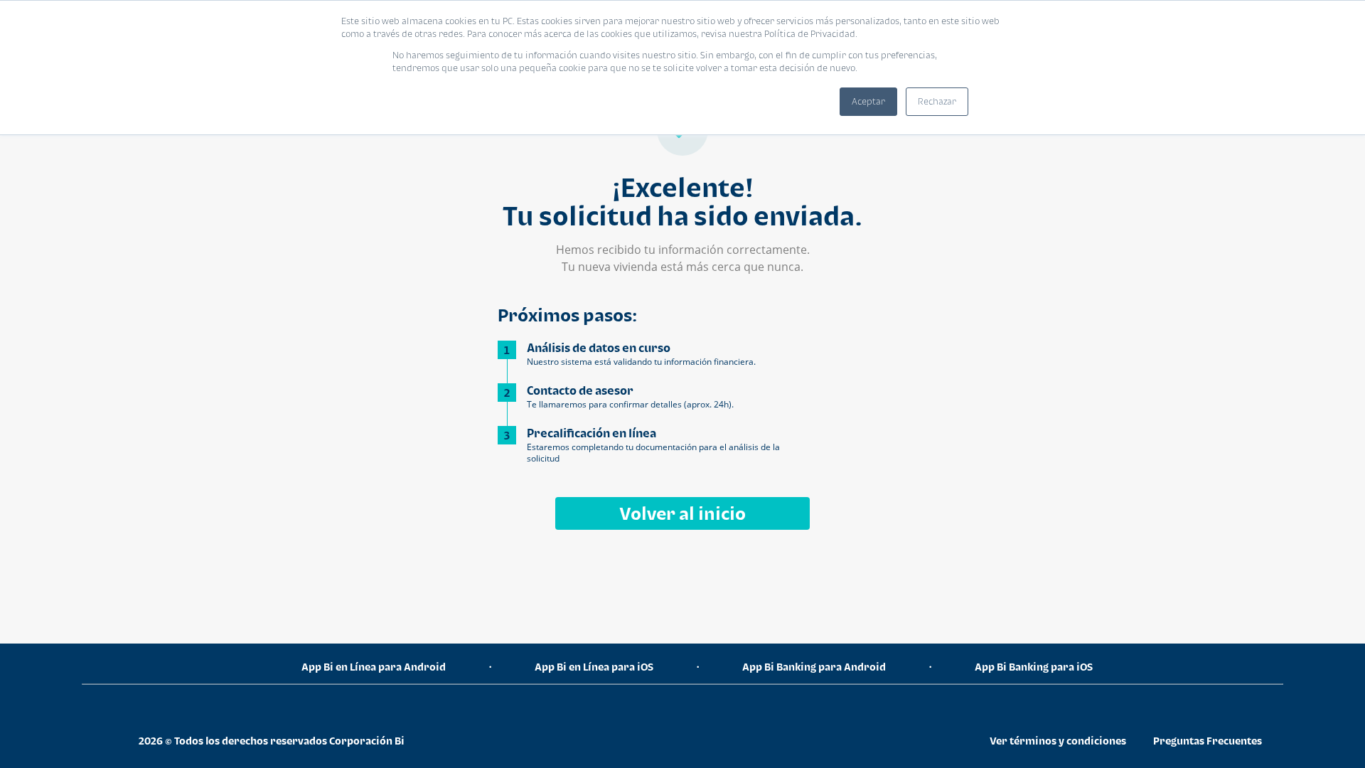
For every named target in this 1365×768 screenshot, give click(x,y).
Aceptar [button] (868, 101)
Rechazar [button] (937, 101)
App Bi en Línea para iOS (594, 667)
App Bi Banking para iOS (1034, 667)
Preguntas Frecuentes (1207, 741)
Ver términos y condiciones (1058, 741)
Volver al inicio (682, 513)
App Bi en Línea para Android (373, 667)
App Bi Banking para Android (814, 667)
